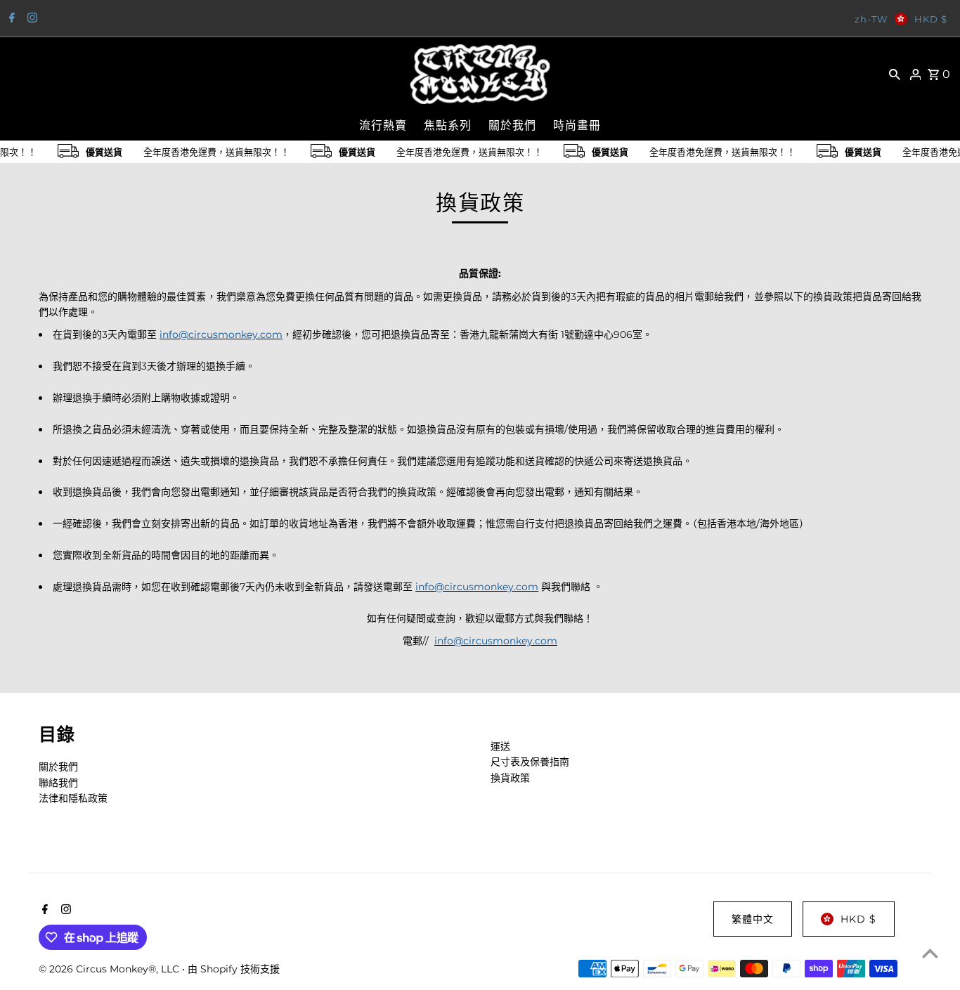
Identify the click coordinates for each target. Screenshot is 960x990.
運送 (500, 746)
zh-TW (871, 19)
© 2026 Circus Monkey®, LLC (110, 969)
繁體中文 (753, 919)
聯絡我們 (58, 782)
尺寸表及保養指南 (530, 761)
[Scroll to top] (930, 953)
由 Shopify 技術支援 (234, 969)
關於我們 (58, 766)
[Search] (895, 74)
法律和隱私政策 (73, 798)
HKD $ (930, 19)
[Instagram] (30, 19)
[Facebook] (10, 19)
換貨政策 (510, 777)
